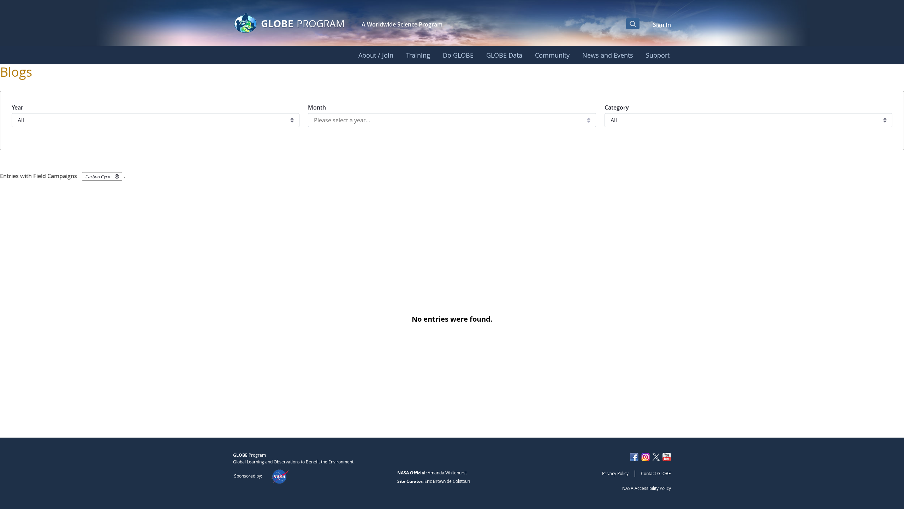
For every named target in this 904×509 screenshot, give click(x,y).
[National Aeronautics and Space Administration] (280, 476)
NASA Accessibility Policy (646, 488)
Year (17, 107)
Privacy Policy (615, 473)
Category (617, 107)
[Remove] (117, 176)
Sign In (662, 25)
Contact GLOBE (656, 473)
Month (317, 107)
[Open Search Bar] (633, 23)
